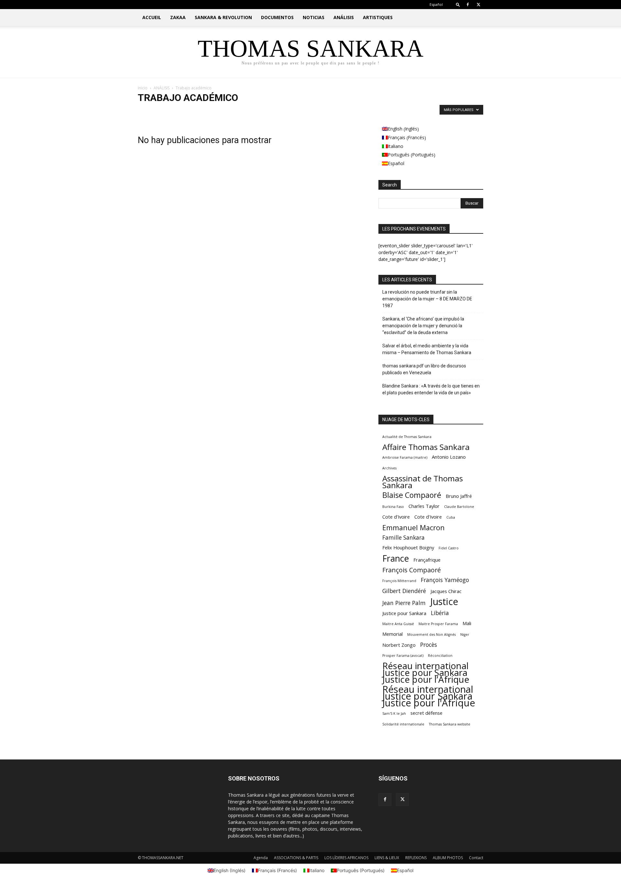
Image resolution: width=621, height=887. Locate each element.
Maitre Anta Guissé (398, 624)
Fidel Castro (449, 548)
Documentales (175, 111)
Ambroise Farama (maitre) (404, 457)
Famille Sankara (403, 537)
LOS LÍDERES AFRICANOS (346, 857)
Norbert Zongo (399, 645)
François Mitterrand (399, 580)
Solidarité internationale (403, 724)
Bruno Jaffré (459, 496)
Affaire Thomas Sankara (426, 447)
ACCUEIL (151, 17)
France (395, 558)
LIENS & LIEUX (387, 857)
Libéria (440, 613)
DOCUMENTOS (277, 17)
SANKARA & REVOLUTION (223, 17)
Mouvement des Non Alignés (431, 634)
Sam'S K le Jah (394, 713)
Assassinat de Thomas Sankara (422, 481)
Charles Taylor (424, 506)
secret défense (426, 713)
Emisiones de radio (210, 111)
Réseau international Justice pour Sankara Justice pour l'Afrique (428, 696)
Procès (428, 644)
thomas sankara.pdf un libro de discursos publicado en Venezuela (424, 369)
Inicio (142, 88)
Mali (467, 623)
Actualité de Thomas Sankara (406, 436)
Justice (444, 601)
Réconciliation (440, 655)
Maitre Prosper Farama (438, 624)
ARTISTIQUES (378, 17)
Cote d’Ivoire (396, 516)
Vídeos (297, 111)
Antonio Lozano (449, 457)
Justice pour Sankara (404, 613)
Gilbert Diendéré (404, 591)
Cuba (450, 517)
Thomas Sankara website (449, 724)
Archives (389, 468)
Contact (476, 857)
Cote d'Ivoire (428, 516)
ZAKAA (178, 17)
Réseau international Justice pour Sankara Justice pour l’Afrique (425, 672)
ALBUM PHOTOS (448, 857)
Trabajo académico (268, 111)
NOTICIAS (313, 17)
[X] (478, 4)
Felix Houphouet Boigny (408, 547)
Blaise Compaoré (411, 495)
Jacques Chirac (446, 591)
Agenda (261, 857)
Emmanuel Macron (413, 527)
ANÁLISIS (343, 17)
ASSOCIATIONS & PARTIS (296, 857)
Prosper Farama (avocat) (402, 655)
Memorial (392, 634)
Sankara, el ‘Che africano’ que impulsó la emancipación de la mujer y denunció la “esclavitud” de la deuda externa (423, 325)
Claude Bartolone (459, 506)
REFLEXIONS (416, 857)
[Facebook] (468, 4)
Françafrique (427, 559)
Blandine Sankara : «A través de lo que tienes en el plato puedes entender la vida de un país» (431, 389)
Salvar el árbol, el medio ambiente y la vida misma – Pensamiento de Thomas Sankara (426, 349)
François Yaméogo (445, 580)
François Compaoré (411, 570)
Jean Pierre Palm (404, 603)
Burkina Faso (393, 506)
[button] (458, 4)
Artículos (148, 111)
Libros (239, 111)
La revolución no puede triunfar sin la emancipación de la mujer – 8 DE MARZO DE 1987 (427, 298)
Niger (464, 634)
